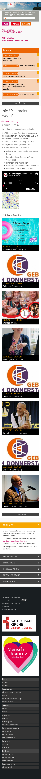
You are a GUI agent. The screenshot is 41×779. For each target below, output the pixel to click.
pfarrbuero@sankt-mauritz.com (14, 541)
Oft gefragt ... (6, 682)
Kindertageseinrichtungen (10, 728)
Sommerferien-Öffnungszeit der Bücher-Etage (14, 59)
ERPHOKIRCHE (9, 563)
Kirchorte (26, 24)
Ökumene (5, 747)
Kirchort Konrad (7, 761)
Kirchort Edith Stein (8, 754)
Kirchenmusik (6, 731)
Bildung (4, 709)
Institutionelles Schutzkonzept (12, 699)
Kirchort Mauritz (7, 767)
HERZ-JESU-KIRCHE (11, 569)
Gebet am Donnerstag (27, 66)
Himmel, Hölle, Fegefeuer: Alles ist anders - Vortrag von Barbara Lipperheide (14, 87)
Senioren (5, 744)
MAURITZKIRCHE (10, 556)
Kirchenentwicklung (9, 121)
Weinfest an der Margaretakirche (14, 76)
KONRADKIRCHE (10, 581)
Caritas (4, 712)
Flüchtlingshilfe (7, 722)
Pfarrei (5, 24)
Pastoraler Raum (7, 702)
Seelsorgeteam (7, 689)
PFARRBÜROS (8, 525)
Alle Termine (20, 103)
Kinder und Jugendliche (10, 725)
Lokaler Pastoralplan (8, 738)
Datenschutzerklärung (9, 610)
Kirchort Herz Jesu (8, 757)
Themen (15, 24)
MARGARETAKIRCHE (11, 575)
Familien (5, 718)
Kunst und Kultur (7, 734)
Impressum (5, 606)
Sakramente (6, 741)
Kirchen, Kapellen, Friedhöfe (11, 692)
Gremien (5, 695)
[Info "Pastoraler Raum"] (10, 200)
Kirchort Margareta (8, 764)
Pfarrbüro (5, 686)
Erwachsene (6, 715)
